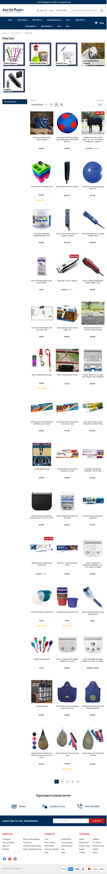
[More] (12, 20)
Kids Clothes (36, 20)
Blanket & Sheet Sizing (32, 846)
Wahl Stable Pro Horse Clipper (67, 186)
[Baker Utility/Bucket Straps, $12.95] (67, 360)
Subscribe (97, 821)
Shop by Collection (53, 20)
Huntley (82, 852)
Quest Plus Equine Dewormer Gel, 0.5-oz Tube (67, 423)
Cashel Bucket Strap (41, 469)
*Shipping (6, 839)
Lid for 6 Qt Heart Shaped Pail (42, 612)
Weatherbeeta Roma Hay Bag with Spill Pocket (67, 707)
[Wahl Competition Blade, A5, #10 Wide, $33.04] (67, 501)
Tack (9, 20)
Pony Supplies (30, 26)
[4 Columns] (56, 105)
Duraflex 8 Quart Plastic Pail (67, 612)
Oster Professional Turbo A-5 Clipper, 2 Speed (67, 235)
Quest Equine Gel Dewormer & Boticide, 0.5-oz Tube (41, 423)
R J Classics (97, 842)
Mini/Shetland (46, 26)
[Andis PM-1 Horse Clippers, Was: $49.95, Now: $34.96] (67, 266)
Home (4, 33)
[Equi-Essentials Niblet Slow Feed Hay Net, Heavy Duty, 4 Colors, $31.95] (41, 738)
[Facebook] (4, 859)
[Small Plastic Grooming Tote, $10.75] (41, 172)
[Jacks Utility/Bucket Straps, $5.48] (41, 360)
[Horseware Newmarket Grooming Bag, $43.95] (41, 122)
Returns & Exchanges (31, 839)
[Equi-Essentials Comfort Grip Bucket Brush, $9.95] (92, 597)
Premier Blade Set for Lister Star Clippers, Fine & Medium (93, 376)
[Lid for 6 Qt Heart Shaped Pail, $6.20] (41, 597)
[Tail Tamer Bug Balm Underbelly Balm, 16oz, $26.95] (41, 219)
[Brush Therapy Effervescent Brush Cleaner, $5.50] (41, 266)
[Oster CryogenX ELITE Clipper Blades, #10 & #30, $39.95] (67, 644)
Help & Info (7, 833)
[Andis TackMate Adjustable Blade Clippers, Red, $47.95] (92, 266)
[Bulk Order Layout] (61, 105)
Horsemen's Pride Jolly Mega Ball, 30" (93, 187)
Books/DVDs (79, 20)
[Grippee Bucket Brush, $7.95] (41, 644)
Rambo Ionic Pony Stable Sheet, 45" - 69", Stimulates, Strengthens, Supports (93, 139)
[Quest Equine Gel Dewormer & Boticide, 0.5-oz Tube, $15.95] (41, 407)
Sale (58, 26)
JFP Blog (5, 849)
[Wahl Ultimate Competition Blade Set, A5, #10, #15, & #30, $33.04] (41, 501)
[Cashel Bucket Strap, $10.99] (41, 454)
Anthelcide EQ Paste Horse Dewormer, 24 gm (67, 470)
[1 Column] (51, 105)
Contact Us (27, 842)
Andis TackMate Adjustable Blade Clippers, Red (93, 282)
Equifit (81, 849)
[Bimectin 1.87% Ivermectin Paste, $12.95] (67, 548)
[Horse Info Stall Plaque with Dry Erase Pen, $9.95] (41, 313)
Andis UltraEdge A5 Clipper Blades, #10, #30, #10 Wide (93, 660)
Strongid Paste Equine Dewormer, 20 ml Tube (93, 470)
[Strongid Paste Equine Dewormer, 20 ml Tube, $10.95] (92, 454)
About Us (6, 846)
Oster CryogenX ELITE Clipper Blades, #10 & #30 (67, 660)
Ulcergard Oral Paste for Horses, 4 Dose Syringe (93, 329)
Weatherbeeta (98, 846)
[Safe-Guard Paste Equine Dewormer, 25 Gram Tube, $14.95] (92, 407)
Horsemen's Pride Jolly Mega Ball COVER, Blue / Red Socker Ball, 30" (67, 139)
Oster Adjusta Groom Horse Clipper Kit (67, 329)
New (67, 26)
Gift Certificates (8, 842)
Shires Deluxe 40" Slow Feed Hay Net (93, 754)
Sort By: (33, 100)
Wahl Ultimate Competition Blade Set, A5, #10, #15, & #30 (41, 517)
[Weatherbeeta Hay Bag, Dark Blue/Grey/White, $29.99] (92, 691)
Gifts (68, 20)
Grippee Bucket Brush (42, 659)
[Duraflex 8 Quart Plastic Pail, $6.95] (67, 597)
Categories (50, 833)
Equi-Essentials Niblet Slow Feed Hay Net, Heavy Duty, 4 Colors (41, 755)
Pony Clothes (22, 20)
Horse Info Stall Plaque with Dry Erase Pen (41, 329)
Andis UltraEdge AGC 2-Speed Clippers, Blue (93, 235)
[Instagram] (15, 859)
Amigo (81, 839)
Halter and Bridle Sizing (32, 849)
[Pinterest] (10, 859)
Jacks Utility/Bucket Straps (42, 375)
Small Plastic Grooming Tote (41, 186)
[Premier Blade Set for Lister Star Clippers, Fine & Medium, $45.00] (92, 360)
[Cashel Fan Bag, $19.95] (41, 691)
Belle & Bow (83, 842)
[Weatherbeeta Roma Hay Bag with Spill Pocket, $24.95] (67, 691)
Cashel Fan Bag (41, 706)
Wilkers (96, 849)
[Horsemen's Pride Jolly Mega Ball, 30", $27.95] (92, 172)
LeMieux (96, 839)
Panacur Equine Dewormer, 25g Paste (93, 517)
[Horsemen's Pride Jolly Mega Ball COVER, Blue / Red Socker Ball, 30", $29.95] (67, 122)
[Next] (78, 782)
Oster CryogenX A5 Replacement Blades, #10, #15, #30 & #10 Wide (93, 565)
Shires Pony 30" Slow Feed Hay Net (67, 754)
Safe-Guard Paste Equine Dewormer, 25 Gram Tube (93, 423)
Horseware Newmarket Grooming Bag (41, 138)
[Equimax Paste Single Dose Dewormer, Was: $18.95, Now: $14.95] (41, 548)
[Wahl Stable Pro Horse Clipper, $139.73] (67, 172)
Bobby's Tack (84, 846)
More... (95, 852)
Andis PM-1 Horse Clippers (67, 281)
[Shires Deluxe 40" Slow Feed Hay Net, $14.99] (92, 738)
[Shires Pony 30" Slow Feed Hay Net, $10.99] (67, 738)
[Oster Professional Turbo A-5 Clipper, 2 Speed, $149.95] (67, 219)
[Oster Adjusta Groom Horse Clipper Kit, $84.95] (67, 313)
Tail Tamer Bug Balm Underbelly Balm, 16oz (41, 235)
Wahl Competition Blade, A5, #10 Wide (67, 517)
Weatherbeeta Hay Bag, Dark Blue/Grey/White (93, 707)
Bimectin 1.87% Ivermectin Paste (67, 564)
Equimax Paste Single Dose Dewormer (42, 564)
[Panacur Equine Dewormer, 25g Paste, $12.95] (92, 501)
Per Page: (100, 100)
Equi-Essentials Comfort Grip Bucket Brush (93, 613)
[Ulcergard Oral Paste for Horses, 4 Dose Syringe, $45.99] (92, 313)
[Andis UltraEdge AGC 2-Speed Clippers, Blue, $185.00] (92, 219)
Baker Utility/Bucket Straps (67, 375)
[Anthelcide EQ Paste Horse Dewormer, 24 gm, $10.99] (67, 454)
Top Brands (84, 833)
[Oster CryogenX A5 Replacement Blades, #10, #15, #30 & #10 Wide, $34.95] (92, 548)
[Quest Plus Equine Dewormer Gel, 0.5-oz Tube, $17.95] (67, 407)
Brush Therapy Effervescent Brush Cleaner (41, 282)
